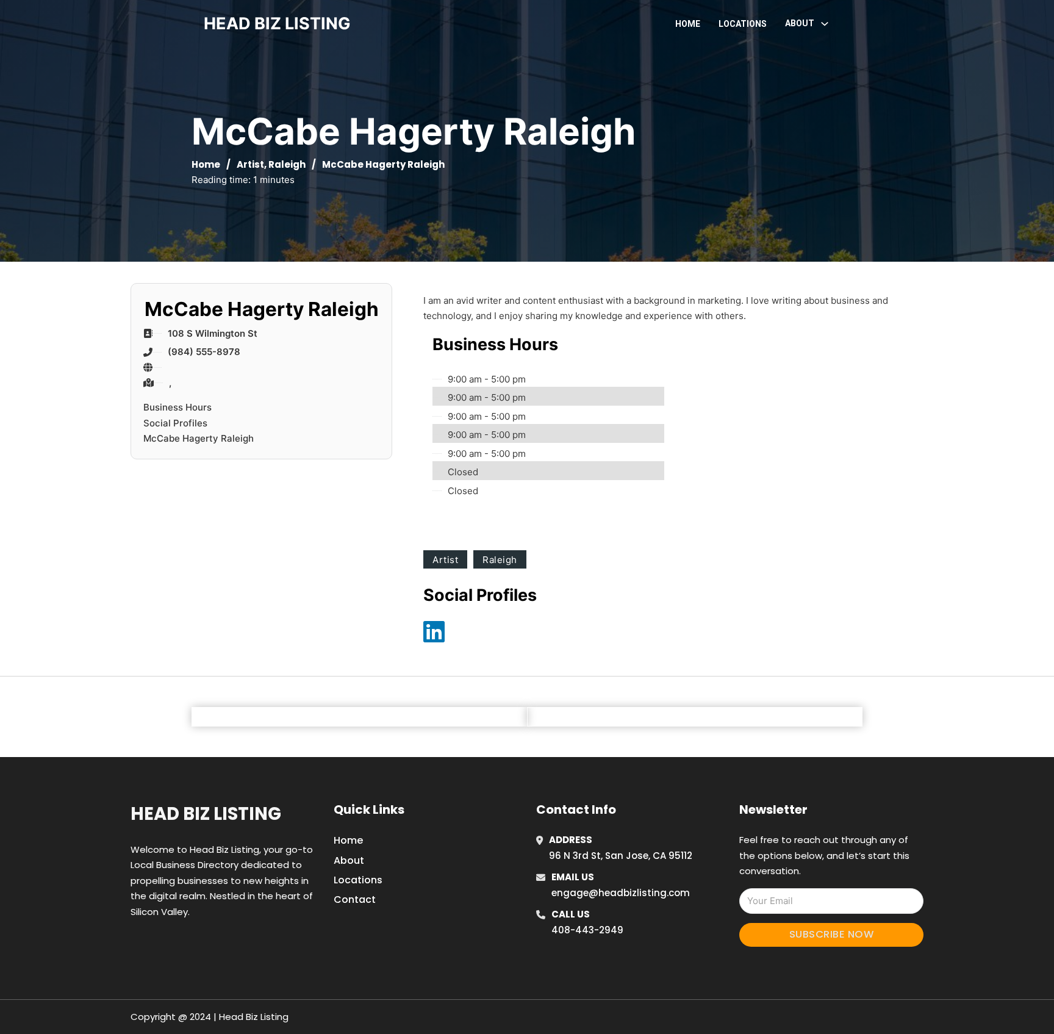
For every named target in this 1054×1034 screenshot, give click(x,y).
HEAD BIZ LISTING (277, 23)
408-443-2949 (587, 930)
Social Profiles (175, 423)
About (349, 860)
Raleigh (287, 164)
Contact (355, 899)
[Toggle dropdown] (824, 24)
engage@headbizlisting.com (620, 892)
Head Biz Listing (206, 814)
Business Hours (177, 407)
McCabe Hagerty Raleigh (198, 438)
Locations (743, 24)
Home (687, 24)
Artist (250, 164)
